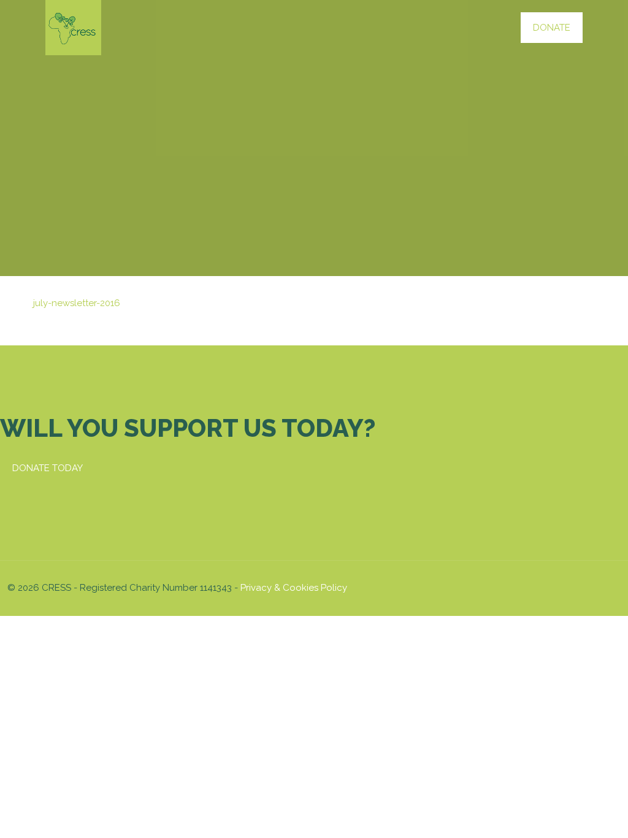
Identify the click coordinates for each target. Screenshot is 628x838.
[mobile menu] (485, 27)
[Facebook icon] (539, 587)
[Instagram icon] (578, 587)
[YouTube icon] (552, 587)
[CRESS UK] (73, 27)
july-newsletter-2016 (76, 303)
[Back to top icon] (608, 586)
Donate (551, 27)
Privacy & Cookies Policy (293, 587)
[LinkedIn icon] (565, 587)
